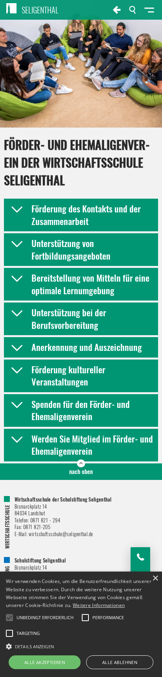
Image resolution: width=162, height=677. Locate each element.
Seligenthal (40, 10)
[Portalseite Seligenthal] (117, 10)
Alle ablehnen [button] (119, 662)
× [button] (155, 578)
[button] (81, 645)
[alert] (81, 624)
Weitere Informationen (99, 605)
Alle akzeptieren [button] (44, 662)
